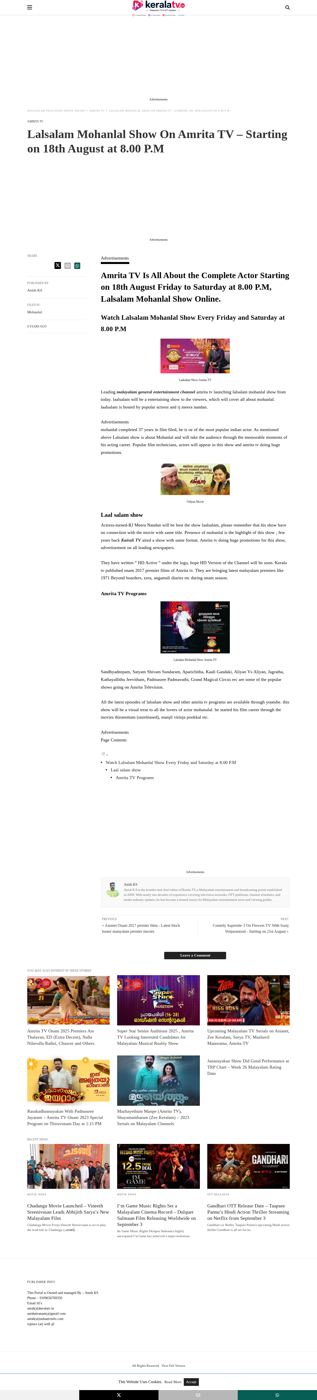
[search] (287, 7)
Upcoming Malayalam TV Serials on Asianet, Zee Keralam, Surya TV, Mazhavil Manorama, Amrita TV (248, 1037)
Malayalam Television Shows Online (56, 110)
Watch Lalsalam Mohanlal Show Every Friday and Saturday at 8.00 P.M (171, 762)
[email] (198, 1395)
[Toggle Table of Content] (104, 754)
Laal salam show (126, 769)
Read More (173, 1382)
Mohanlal (34, 312)
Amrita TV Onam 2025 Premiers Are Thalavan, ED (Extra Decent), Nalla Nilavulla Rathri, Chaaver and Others (60, 1037)
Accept (191, 1382)
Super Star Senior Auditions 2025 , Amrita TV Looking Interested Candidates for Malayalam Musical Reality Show (155, 1037)
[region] (158, 57)
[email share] (67, 265)
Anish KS (130, 884)
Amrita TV (97, 110)
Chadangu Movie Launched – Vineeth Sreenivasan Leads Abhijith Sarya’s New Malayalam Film (68, 1212)
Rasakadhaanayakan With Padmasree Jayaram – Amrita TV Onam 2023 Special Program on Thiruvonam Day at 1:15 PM (65, 1117)
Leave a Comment (195, 955)
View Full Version (173, 1366)
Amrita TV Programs (135, 777)
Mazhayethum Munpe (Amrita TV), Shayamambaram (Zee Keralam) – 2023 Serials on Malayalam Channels (153, 1117)
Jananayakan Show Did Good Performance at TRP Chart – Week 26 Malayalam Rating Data (248, 1067)
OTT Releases (218, 1194)
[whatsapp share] (77, 265)
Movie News (37, 1194)
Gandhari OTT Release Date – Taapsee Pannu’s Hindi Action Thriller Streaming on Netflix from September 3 (248, 1212)
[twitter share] (57, 265)
